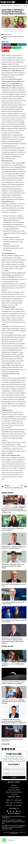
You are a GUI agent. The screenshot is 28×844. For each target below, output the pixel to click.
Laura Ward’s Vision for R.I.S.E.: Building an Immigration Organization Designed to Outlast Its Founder (14, 701)
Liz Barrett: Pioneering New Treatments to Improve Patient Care (13, 529)
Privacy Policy (14, 787)
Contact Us (14, 794)
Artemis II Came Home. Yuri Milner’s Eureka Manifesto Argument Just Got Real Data (13, 682)
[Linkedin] (11, 749)
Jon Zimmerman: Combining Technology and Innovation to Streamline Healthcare (13, 547)
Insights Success (7, 5)
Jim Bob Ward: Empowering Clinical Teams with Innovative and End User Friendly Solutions (13, 566)
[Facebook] (3, 749)
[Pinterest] (8, 749)
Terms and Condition (14, 790)
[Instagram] (14, 749)
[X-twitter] (5, 749)
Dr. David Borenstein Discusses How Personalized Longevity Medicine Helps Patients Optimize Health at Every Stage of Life (14, 721)
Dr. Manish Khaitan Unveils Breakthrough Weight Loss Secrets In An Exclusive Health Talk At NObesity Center (14, 510)
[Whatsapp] (4, 840)
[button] (26, 2)
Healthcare (6, 36)
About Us (14, 785)
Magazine (17, 5)
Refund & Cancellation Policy (14, 792)
